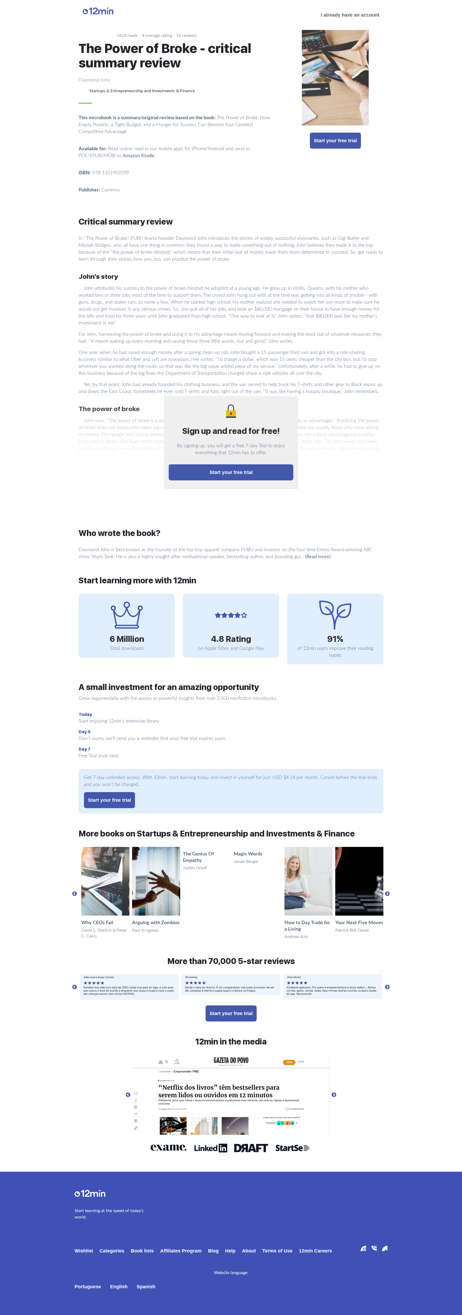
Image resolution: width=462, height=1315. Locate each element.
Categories (111, 1251)
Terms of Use (277, 1251)
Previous (74, 894)
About (249, 1251)
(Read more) (318, 556)
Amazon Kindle (139, 155)
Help (230, 1251)
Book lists (142, 1251)
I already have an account (350, 15)
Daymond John (94, 80)
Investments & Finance (173, 91)
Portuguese (88, 1286)
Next (387, 894)
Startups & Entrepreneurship (116, 91)
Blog (213, 1251)
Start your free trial (335, 140)
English (119, 1286)
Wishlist (84, 1251)
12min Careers (315, 1251)
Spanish (146, 1286)
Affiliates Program (181, 1251)
